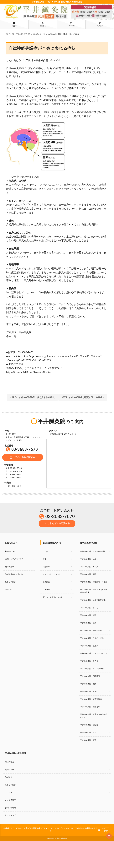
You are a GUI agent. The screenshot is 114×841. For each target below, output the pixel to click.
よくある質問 (10, 800)
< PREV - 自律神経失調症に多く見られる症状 (32, 397)
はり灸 (45, 551)
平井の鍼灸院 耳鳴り (89, 691)
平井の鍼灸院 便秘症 (89, 725)
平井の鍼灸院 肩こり (89, 608)
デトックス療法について (53, 597)
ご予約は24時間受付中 (22, 457)
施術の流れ (9, 567)
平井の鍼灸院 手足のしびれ (92, 638)
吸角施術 (46, 582)
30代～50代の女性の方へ (15, 559)
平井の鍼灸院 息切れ (89, 732)
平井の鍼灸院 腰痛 (88, 615)
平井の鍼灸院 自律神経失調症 (93, 551)
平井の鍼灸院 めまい (89, 559)
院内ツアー (9, 770)
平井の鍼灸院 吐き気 (89, 661)
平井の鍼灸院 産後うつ (90, 707)
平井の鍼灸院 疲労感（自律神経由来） (93, 715)
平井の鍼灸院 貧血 (88, 740)
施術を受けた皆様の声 (14, 574)
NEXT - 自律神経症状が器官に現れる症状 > (82, 397)
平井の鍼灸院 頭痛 (88, 574)
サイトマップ (10, 815)
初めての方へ (10, 551)
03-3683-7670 (25, 352)
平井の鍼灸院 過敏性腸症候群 (93, 600)
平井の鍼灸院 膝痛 (88, 623)
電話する (43, 26)
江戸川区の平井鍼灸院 (61, 838)
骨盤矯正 (46, 567)
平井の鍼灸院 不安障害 (90, 676)
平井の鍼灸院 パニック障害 (92, 669)
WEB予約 (71, 26)
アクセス (100, 26)
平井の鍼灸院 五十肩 (89, 646)
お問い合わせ (10, 808)
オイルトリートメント (52, 574)
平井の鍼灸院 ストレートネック (93, 653)
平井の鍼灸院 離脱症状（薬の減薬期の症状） (93, 590)
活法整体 (46, 589)
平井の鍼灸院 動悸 (88, 684)
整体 (44, 559)
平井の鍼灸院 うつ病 (89, 567)
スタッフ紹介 (10, 582)
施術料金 (8, 589)
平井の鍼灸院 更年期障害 (91, 699)
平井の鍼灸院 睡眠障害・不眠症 (93, 582)
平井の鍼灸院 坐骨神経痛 (91, 630)
